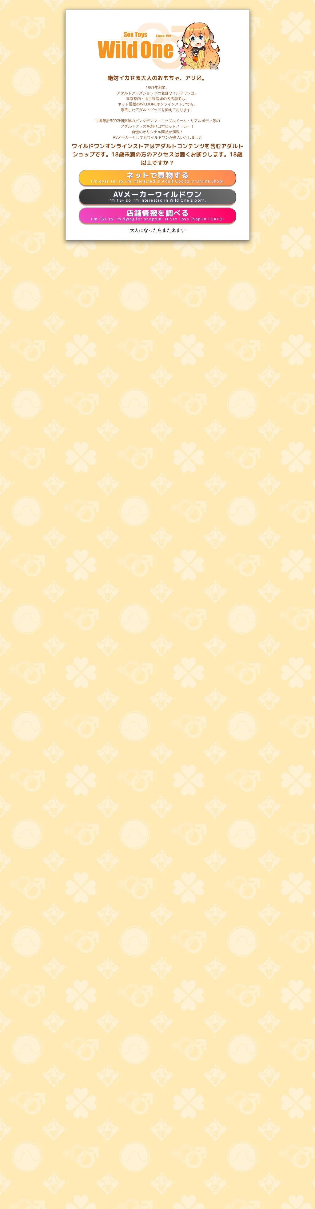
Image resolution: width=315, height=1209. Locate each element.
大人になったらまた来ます (157, 230)
